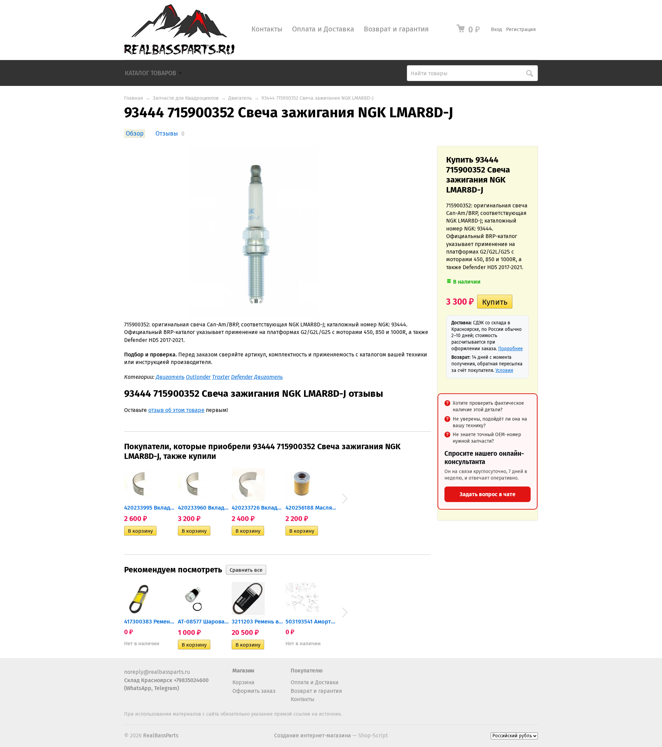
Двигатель (240, 98)
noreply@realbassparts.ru (157, 672)
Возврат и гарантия (396, 29)
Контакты (266, 29)
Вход (496, 29)
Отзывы (167, 133)
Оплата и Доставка (323, 29)
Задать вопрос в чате (487, 494)
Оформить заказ (253, 691)
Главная (133, 98)
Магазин (243, 670)
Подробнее (510, 349)
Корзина (243, 682)
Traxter (221, 377)
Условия (504, 370)
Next (345, 498)
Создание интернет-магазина (312, 735)
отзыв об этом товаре (176, 410)
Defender (242, 377)
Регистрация (521, 29)
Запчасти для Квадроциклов (186, 98)
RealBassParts (160, 735)
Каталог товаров (150, 73)
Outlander (198, 377)
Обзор (134, 133)
